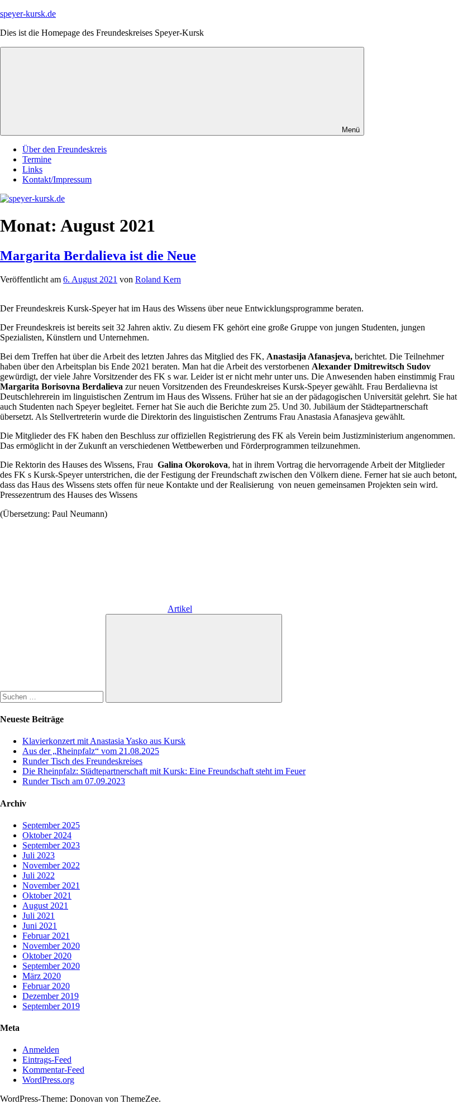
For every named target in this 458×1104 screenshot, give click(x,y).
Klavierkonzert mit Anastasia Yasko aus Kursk (103, 741)
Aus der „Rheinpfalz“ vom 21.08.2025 (90, 751)
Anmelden (40, 1049)
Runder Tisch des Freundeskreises (82, 761)
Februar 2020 (46, 986)
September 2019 (51, 1006)
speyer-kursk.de (28, 13)
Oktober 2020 (46, 956)
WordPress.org (48, 1079)
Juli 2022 (38, 875)
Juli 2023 (38, 855)
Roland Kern (158, 279)
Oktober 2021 (46, 895)
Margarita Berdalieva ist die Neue (98, 255)
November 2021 (51, 885)
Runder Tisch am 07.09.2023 (73, 781)
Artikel (180, 608)
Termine (36, 159)
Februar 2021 (46, 935)
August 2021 (45, 905)
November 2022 (51, 865)
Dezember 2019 (50, 996)
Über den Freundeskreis (64, 149)
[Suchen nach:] (53, 696)
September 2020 (51, 966)
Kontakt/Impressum (57, 179)
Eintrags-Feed (46, 1059)
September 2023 (51, 845)
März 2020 (41, 976)
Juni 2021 (39, 925)
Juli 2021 (38, 915)
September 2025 (51, 825)
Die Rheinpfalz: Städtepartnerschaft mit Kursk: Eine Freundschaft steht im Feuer (164, 771)
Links (32, 169)
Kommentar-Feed (53, 1069)
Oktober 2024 (46, 835)
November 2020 (51, 946)
